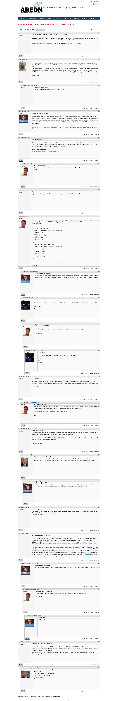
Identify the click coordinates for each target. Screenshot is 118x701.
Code (74, 18)
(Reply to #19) (34, 563)
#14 (99, 402)
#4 (99, 111)
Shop (83, 18)
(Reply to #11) (39, 350)
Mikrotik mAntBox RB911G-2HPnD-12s (58, 547)
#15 (99, 428)
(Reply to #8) (34, 271)
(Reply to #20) (36, 589)
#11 (99, 324)
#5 (99, 137)
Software (30, 18)
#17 (99, 481)
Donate (92, 18)
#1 (99, 33)
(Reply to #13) (35, 402)
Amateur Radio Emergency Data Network (66, 7)
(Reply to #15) (35, 454)
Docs (40, 18)
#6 (99, 163)
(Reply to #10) (37, 324)
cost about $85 (89, 554)
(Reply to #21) (38, 615)
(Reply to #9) (34, 297)
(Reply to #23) (35, 668)
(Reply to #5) (34, 163)
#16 (99, 454)
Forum (49, 18)
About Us (65, 18)
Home (22, 18)
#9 (99, 271)
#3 (99, 85)
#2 (99, 59)
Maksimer (71, 700)
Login (91, 1)
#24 (99, 668)
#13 (99, 376)
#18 (99, 507)
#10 (99, 297)
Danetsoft (51, 700)
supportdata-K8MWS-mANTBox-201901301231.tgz (46, 151)
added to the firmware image (65, 543)
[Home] (32, 13)
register (24, 29)
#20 (99, 563)
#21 (99, 589)
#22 (99, 615)
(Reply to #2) (34, 85)
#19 (99, 533)
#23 (99, 641)
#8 (99, 216)
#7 (99, 190)
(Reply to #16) (37, 481)
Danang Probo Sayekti (59, 700)
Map (56, 18)
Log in (19, 29)
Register (96, 1)
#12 (99, 350)
